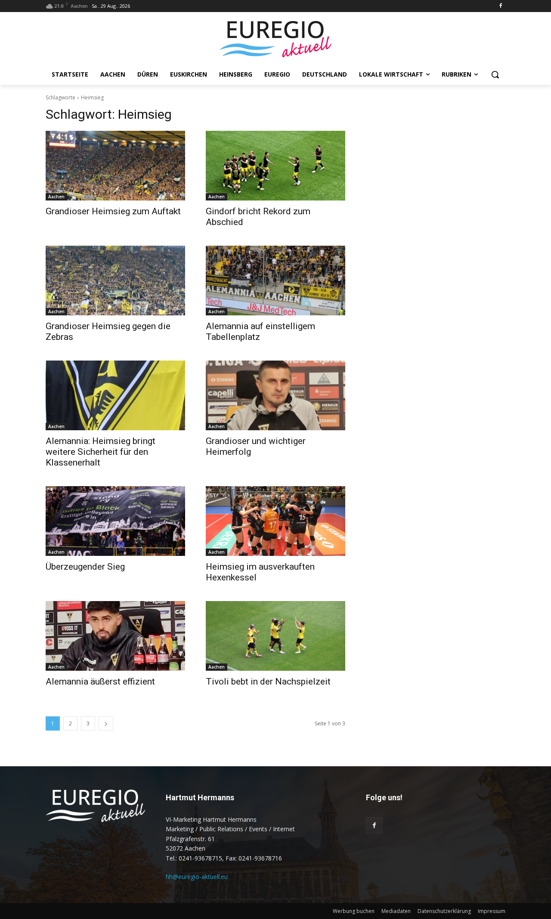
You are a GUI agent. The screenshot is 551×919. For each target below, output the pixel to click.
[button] (495, 74)
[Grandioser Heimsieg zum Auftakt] (115, 165)
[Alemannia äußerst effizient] (115, 636)
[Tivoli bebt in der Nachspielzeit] (275, 636)
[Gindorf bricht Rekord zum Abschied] (275, 165)
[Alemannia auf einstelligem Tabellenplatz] (275, 280)
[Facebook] (500, 6)
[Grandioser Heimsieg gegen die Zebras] (115, 280)
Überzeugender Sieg (85, 566)
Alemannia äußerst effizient (100, 681)
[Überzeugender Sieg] (115, 521)
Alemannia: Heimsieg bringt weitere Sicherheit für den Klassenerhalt (100, 452)
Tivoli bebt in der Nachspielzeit (268, 681)
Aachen (56, 197)
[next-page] (106, 723)
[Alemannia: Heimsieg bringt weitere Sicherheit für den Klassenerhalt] (115, 395)
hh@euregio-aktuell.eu (197, 877)
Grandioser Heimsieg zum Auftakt (113, 211)
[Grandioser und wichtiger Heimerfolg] (275, 395)
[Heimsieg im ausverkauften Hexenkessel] (275, 521)
